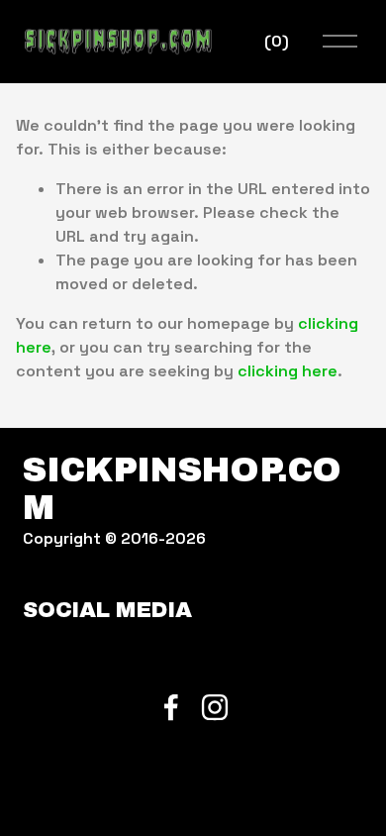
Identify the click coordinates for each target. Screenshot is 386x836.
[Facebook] (171, 707)
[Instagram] (215, 707)
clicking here (288, 371)
